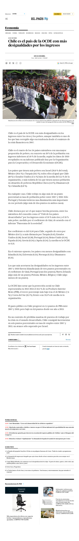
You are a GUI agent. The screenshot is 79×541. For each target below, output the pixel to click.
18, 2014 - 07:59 (41, 58)
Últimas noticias (11, 420)
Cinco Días (44, 33)
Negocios (37, 33)
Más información (13, 348)
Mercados (8, 33)
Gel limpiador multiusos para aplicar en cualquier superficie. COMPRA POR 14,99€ (64, 490)
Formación (21, 33)
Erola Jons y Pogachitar (14, 467)
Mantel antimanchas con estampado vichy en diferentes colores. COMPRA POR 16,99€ (64, 512)
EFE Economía (39, 56)
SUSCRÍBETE (57, 14)
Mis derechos (29, 33)
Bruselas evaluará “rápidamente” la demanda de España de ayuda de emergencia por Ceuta (39, 439)
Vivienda (14, 33)
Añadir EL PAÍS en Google (66, 63)
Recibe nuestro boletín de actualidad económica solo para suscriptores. (31, 334)
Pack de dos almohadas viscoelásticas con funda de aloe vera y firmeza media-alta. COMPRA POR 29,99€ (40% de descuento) (65, 502)
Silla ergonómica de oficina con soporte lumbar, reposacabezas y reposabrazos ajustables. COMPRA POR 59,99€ (20, 518)
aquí (48, 349)
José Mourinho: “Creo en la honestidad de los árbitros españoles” (31, 423)
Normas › (68, 339)
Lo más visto (9, 447)
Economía (12, 28)
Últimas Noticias (58, 33)
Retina (50, 33)
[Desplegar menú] (6, 18)
